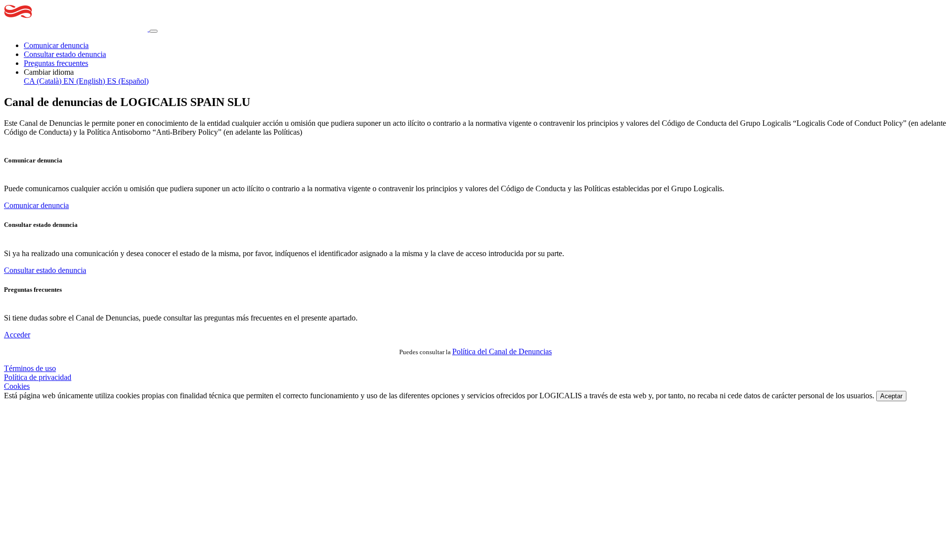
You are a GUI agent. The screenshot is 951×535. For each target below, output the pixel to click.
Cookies (17, 386)
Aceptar (891, 396)
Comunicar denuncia (56, 45)
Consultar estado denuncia (65, 54)
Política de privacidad (37, 377)
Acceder (17, 334)
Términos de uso (30, 368)
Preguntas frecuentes (56, 63)
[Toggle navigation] (154, 31)
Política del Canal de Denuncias (502, 351)
